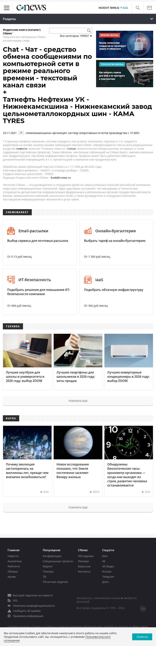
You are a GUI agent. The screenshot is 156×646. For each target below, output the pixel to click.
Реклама (83, 561)
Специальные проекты (58, 561)
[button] (137, 8)
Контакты (84, 571)
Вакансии (84, 566)
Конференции (52, 556)
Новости (13, 556)
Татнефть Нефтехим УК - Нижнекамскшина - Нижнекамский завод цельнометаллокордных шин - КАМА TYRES (77, 110)
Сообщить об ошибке (27, 611)
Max (104, 556)
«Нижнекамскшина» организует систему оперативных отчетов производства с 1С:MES (82, 133)
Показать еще (78, 400)
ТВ (44, 576)
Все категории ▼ (76, 36)
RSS (15, 600)
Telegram (108, 576)
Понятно (142, 637)
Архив (12, 576)
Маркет (48, 566)
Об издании (86, 556)
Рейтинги (14, 566)
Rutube (106, 571)
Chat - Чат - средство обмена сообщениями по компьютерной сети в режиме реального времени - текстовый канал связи (47, 67)
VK (103, 561)
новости (22, 148)
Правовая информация (28, 616)
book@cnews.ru (61, 177)
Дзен (105, 582)
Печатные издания (55, 582)
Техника (48, 571)
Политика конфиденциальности (34, 605)
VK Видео (108, 566)
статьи (71, 148)
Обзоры (13, 571)
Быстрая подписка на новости (33, 595)
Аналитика (15, 561)
